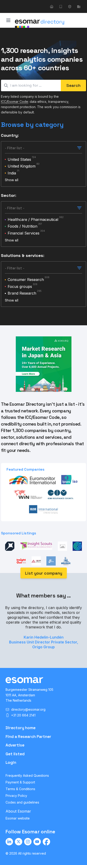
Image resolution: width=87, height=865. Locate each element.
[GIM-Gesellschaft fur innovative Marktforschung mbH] (61, 494)
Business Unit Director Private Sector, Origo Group (43, 644)
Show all (11, 180)
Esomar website (18, 818)
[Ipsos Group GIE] (69, 479)
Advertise (15, 745)
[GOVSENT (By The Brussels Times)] (9, 546)
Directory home (20, 727)
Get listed (15, 753)
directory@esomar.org (28, 709)
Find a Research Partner (28, 736)
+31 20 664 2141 (23, 715)
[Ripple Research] (62, 546)
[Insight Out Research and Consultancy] (21, 561)
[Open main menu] (8, 20)
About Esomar (18, 811)
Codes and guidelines (22, 802)
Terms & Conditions (20, 789)
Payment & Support (20, 782)
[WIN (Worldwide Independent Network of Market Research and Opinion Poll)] (27, 494)
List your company (43, 573)
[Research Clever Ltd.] (77, 546)
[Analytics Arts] (51, 561)
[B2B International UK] (43, 509)
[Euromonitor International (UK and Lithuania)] (32, 479)
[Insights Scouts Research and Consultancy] (36, 546)
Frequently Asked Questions (27, 775)
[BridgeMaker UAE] (66, 561)
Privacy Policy (16, 796)
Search (73, 85)
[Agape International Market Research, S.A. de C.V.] (36, 561)
